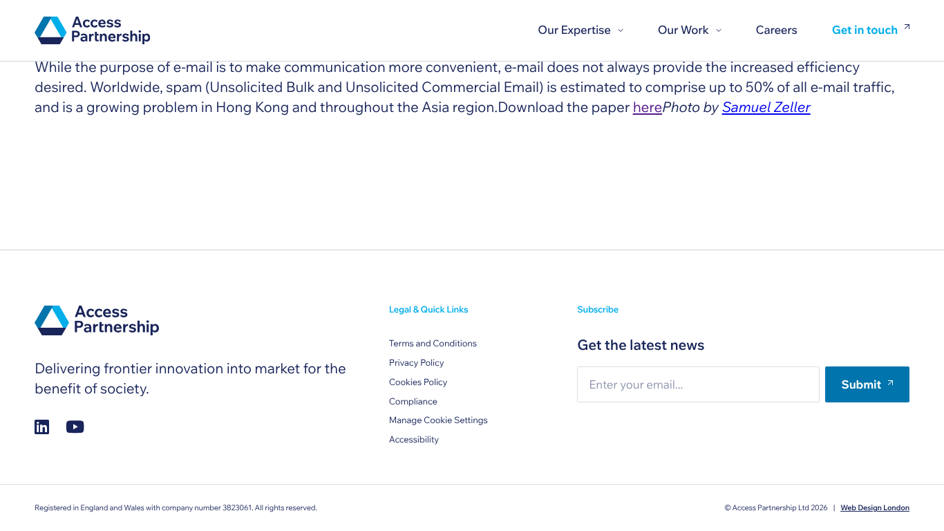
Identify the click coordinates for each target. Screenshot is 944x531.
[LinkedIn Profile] (42, 427)
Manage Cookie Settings (438, 420)
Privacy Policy (416, 363)
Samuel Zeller (766, 107)
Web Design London (874, 507)
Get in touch (865, 30)
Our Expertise (574, 30)
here (647, 107)
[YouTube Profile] (75, 427)
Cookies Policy (418, 382)
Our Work (683, 30)
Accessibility (414, 439)
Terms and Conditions (433, 343)
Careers (776, 30)
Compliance (413, 401)
